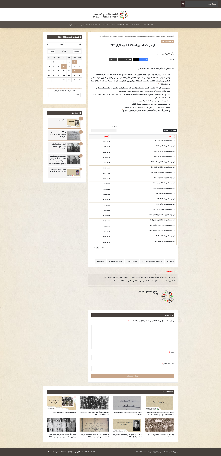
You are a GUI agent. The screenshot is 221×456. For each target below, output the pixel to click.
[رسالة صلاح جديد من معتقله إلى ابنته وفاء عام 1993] (73, 135)
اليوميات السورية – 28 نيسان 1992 (64, 412)
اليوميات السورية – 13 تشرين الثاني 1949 (162, 230)
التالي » (51, 51)
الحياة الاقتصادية (123, 25)
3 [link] (90, 247)
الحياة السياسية (148, 25)
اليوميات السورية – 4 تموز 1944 (165, 193)
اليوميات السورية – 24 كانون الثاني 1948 (162, 215)
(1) (159, 83)
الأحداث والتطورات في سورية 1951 (152, 261)
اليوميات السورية (130, 36)
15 (74, 71)
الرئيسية (170, 36)
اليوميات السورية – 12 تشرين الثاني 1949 (162, 225)
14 (79, 71)
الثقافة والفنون (97, 25)
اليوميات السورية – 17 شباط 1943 (164, 178)
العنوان (171, 136)
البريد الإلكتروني (168, 363)
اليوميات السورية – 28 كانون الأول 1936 (163, 167)
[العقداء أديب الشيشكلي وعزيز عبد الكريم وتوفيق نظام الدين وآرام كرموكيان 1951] (61, 425)
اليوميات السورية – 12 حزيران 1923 (164, 151)
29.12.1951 (171, 261)
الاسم (171, 352)
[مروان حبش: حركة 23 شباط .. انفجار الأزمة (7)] (73, 172)
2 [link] (94, 247)
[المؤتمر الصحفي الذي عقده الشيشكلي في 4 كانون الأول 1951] (127, 425)
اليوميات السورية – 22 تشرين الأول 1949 (162, 220)
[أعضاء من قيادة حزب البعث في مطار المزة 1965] (73, 147)
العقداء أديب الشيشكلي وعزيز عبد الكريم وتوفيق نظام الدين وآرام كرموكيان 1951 (62, 435)
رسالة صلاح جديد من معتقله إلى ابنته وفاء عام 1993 (58, 134)
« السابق (77, 51)
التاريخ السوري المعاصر (163, 54)
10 (63, 66)
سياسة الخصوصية (61, 452)
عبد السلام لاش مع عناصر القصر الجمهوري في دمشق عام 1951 (94, 413)
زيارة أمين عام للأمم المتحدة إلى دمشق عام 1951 (161, 435)
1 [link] (97, 247)
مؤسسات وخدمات (110, 25)
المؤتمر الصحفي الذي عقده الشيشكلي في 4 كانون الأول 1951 (127, 435)
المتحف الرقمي (85, 25)
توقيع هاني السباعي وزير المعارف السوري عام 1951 (127, 413)
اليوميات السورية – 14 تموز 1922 (165, 140)
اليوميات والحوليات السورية (145, 36)
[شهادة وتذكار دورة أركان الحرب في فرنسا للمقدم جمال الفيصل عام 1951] (94, 425)
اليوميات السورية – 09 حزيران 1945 (164, 209)
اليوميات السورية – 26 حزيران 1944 (164, 183)
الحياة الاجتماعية (135, 25)
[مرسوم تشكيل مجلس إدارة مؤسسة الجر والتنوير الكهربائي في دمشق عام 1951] (159, 403)
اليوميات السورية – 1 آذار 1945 (166, 199)
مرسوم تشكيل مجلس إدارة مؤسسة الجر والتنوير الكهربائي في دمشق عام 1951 (160, 413)
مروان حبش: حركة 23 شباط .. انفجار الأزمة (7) (58, 170)
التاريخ (106, 136)
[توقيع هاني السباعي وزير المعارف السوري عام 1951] (127, 403)
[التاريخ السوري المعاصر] (110, 15)
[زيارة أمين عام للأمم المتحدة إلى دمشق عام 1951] (159, 425)
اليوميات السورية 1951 (115, 261)
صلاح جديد (62, 120)
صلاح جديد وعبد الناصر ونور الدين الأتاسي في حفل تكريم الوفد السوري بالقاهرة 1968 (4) (57, 160)
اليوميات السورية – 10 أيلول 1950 (164, 241)
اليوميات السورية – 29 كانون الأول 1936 (163, 172)
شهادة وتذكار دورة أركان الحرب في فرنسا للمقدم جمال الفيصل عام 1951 (95, 435)
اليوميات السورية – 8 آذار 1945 (165, 204)
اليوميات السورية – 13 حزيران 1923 (164, 156)
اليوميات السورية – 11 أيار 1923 (165, 146)
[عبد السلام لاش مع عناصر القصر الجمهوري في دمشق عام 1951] (94, 403)
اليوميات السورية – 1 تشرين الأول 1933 (163, 162)
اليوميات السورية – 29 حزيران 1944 (164, 188)
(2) (122, 109)
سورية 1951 (100, 261)
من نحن (70, 452)
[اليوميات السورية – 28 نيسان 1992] (61, 403)
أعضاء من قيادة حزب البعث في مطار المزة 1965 (59, 146)
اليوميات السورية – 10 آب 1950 (165, 236)
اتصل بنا (51, 452)
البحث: (114, 126)
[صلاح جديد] (73, 123)
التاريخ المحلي (74, 25)
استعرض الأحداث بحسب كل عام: (64, 91)
